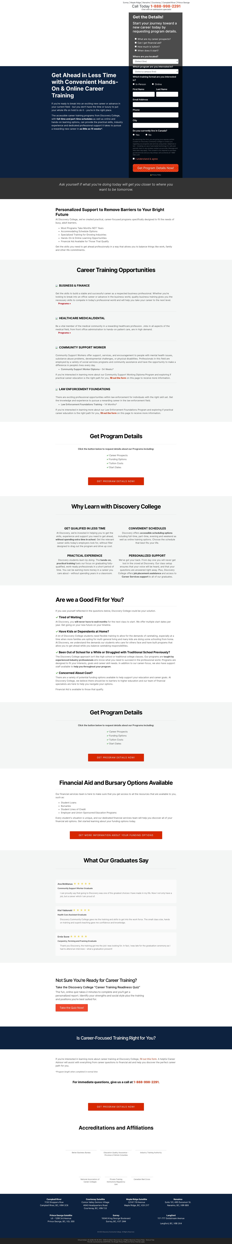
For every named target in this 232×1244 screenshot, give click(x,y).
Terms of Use (150, 1240)
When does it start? (148, 50)
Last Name (161, 89)
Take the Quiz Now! (72, 1007)
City (135, 120)
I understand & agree (147, 159)
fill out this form (148, 1059)
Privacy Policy (140, 1240)
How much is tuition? (149, 46)
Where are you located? (145, 56)
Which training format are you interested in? (154, 78)
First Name (138, 89)
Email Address (140, 99)
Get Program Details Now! (155, 168)
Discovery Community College (111, 1232)
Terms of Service (135, 1242)
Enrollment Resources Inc (115, 1240)
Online (158, 84)
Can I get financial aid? (149, 42)
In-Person (141, 84)
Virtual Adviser (82, 1240)
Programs (63, 304)
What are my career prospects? (154, 39)
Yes (137, 134)
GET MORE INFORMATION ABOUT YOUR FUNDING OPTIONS (116, 835)
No (149, 134)
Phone (136, 110)
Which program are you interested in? (153, 66)
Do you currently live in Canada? (150, 130)
